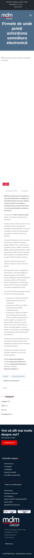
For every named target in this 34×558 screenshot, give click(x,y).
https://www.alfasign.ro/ (11, 369)
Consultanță (8, 466)
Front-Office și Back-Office (12, 475)
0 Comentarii (24, 191)
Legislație (4, 401)
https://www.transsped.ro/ (18, 364)
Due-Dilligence (8, 496)
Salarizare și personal (11, 493)
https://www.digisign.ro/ (17, 359)
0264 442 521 (18, 7)
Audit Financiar (9, 463)
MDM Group (11, 553)
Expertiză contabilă (10, 472)
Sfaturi (3, 405)
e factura (5, 376)
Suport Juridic (8, 502)
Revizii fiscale (8, 490)
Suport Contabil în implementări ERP (15, 499)
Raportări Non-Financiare (12, 505)
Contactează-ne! (9, 442)
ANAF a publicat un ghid (21, 215)
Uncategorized (5, 414)
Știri (2, 410)
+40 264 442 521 (9, 537)
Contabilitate (8, 469)
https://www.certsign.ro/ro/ (17, 361)
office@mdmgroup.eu (10, 535)
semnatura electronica (18, 376)
